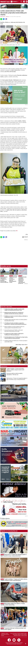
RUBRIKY (15, 1)
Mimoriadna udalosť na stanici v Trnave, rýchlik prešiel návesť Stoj (13, 604)
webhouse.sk (19, 643)
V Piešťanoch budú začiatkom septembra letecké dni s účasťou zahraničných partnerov (22, 279)
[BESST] (14, 55)
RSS (22, 634)
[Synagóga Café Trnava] (14, 355)
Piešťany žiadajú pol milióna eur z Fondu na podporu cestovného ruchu (15, 341)
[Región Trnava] (14, 473)
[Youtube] (27, 1)
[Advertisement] (12, 251)
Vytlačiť (26, 237)
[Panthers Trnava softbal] (14, 524)
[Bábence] (14, 490)
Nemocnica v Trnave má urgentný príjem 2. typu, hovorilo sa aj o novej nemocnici (17, 379)
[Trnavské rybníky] (14, 6)
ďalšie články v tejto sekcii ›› (22, 344)
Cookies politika (24, 635)
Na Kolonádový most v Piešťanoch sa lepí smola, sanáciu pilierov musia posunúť (16, 337)
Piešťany (7, 16)
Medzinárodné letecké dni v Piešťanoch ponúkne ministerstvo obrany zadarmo (4, 279)
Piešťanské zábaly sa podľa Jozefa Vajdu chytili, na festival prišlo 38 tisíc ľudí (14, 309)
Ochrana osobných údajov (21, 633)
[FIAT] (14, 410)
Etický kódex (15, 634)
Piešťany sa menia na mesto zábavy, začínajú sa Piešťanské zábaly (16, 316)
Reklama (19, 634)
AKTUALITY (2, 16)
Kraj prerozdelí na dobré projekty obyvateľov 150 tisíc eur (14, 374)
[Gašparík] (14, 455)
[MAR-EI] (14, 437)
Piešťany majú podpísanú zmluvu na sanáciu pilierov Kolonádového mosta (13, 279)
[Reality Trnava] (14, 506)
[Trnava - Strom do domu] (14, 95)
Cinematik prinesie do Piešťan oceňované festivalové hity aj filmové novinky (13, 330)
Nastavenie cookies (17, 635)
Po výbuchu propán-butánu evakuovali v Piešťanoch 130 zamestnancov (14, 334)
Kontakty (24, 634)
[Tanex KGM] (14, 393)
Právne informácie (13, 633)
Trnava (2, 554)
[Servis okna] (14, 424)
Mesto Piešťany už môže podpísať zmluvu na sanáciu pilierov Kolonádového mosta (14, 327)
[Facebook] (24, 1)
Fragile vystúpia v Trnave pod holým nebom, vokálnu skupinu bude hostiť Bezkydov (15, 370)
